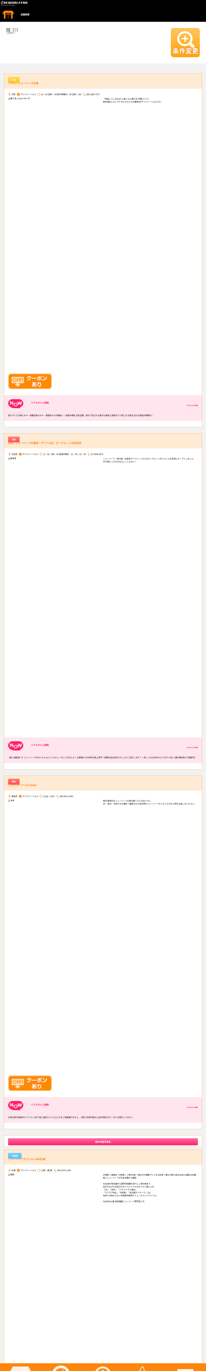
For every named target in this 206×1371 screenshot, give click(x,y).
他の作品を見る (103, 1142)
